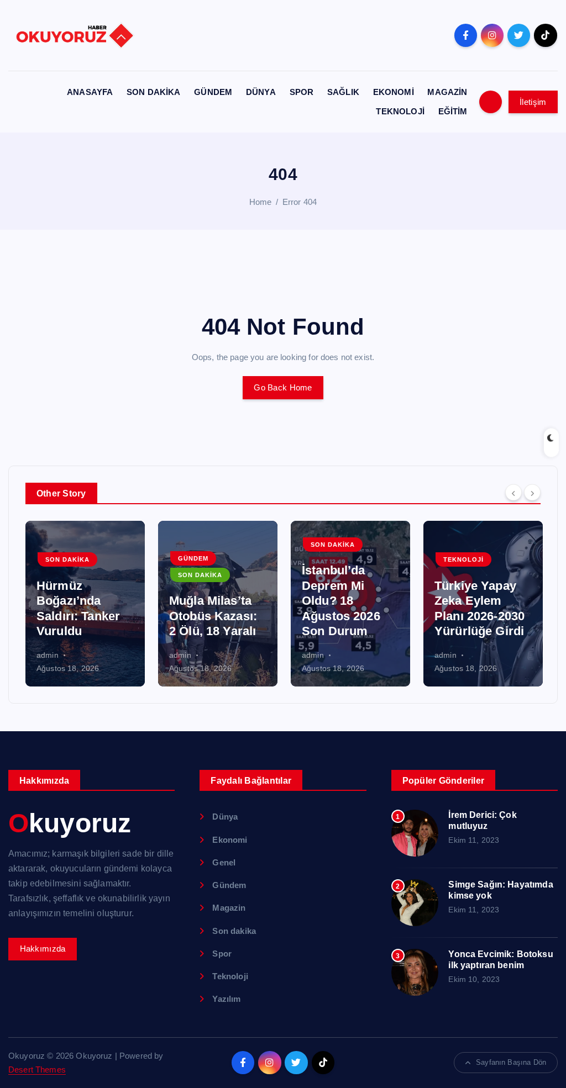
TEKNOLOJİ (400, 111)
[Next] (532, 492)
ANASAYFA (90, 92)
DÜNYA (261, 92)
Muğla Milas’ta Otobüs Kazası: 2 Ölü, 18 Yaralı (213, 616)
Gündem (193, 558)
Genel (223, 862)
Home (260, 202)
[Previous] (513, 492)
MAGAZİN (447, 92)
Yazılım (226, 999)
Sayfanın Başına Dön (511, 1062)
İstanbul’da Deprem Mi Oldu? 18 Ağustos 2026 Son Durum (341, 600)
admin (47, 655)
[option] (85, 603)
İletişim (533, 102)
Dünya (225, 816)
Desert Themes (37, 1069)
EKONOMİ (393, 92)
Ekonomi (229, 839)
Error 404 (299, 202)
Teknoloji (463, 559)
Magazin (228, 907)
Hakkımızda (43, 948)
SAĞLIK (343, 92)
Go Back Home (283, 387)
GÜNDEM (213, 92)
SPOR (302, 92)
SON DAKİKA (154, 92)
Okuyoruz (69, 823)
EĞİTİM (453, 111)
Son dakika (67, 559)
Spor (222, 953)
